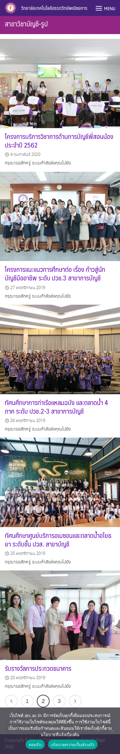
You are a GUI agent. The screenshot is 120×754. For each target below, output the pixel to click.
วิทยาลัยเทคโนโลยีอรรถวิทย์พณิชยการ (54, 8)
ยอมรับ (35, 745)
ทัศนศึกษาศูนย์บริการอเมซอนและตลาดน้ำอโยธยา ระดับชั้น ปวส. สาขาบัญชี (58, 539)
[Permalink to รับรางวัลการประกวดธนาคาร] (60, 614)
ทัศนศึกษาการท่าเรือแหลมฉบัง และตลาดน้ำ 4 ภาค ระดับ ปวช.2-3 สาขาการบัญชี (56, 407)
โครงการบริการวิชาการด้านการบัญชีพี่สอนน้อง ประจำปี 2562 (59, 140)
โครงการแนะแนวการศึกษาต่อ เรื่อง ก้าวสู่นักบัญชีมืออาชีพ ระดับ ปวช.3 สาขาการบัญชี (55, 273)
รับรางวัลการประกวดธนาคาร (38, 668)
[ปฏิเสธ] (112, 731)
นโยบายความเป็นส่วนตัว (73, 745)
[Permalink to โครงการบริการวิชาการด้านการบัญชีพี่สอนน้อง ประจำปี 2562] (60, 82)
